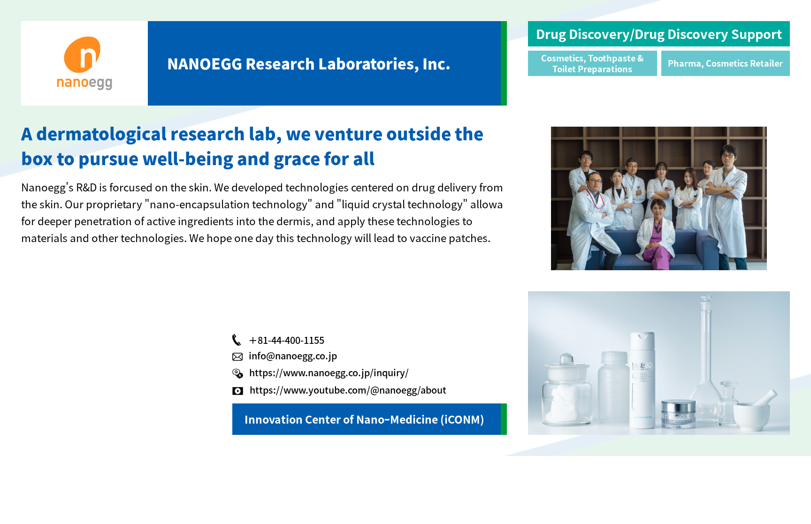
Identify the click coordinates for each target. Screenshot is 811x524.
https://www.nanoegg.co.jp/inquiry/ (329, 372)
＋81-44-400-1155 (286, 340)
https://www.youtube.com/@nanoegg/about (348, 389)
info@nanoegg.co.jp (293, 355)
